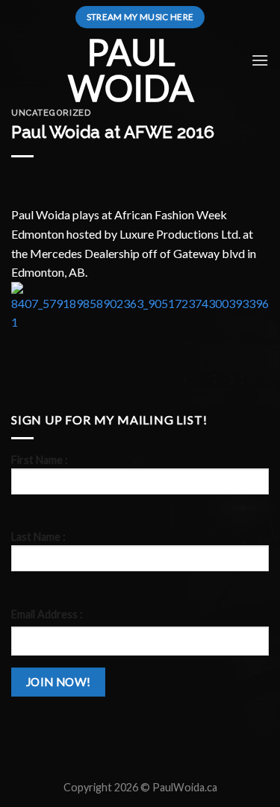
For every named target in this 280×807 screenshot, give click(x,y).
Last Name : (38, 536)
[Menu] (260, 60)
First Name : (39, 459)
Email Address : (47, 614)
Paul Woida (131, 70)
